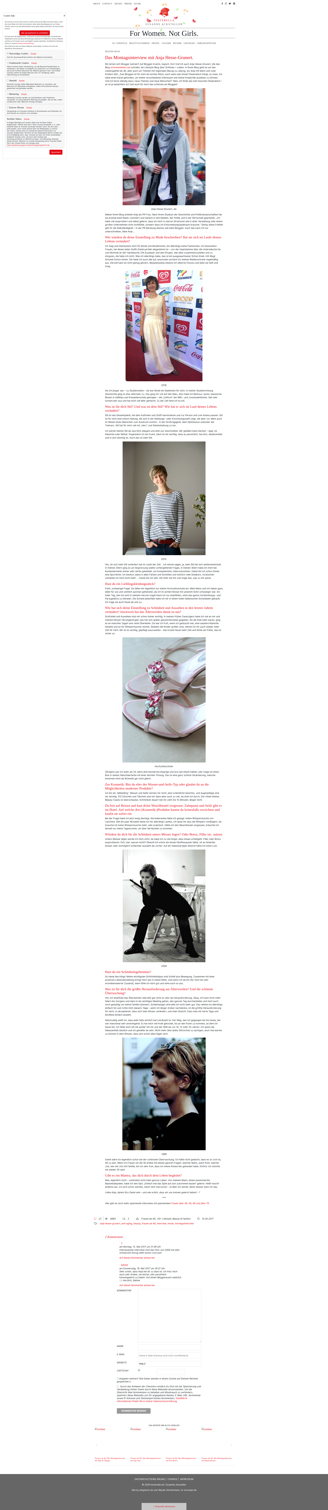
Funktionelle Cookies (19, 63)
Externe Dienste (16, 107)
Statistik (13, 80)
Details (33, 54)
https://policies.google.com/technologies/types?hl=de (28, 145)
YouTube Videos (14, 119)
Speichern (56, 152)
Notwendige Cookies (18, 53)
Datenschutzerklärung (25, 43)
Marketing (14, 94)
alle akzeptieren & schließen (34, 33)
